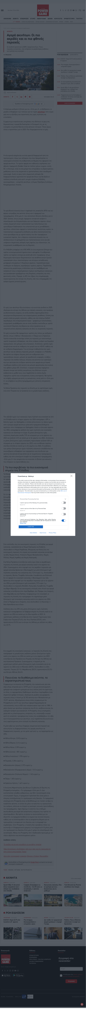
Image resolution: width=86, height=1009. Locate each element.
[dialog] (43, 504)
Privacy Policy (52, 532)
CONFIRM (31, 526)
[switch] (64, 503)
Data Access (43, 532)
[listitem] (43, 499)
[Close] (72, 476)
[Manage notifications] (82, 1004)
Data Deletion (33, 532)
